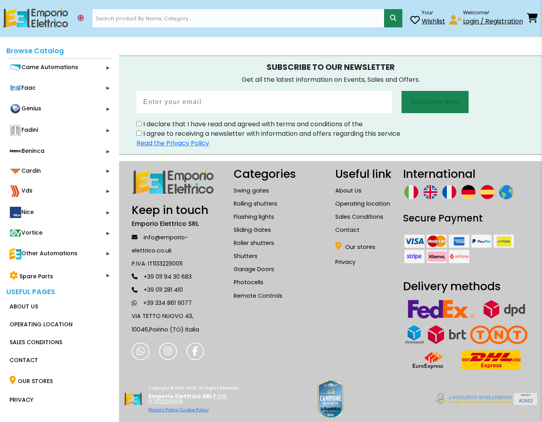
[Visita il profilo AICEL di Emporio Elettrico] (485, 399)
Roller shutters (254, 243)
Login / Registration (493, 21)
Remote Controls (258, 296)
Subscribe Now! (435, 101)
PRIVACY (21, 400)
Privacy (345, 262)
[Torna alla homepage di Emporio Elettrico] (133, 399)
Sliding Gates (252, 230)
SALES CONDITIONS (36, 342)
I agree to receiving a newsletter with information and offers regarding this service (271, 133)
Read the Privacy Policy (172, 143)
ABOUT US (24, 306)
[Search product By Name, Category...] (393, 18)
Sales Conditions (359, 217)
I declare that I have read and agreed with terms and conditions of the (252, 124)
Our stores (359, 247)
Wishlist (433, 21)
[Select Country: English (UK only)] (80, 18)
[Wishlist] (415, 21)
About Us (348, 191)
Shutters (246, 256)
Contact (347, 230)
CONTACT (24, 360)
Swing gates (251, 191)
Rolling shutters (255, 204)
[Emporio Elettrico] (35, 18)
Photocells (248, 282)
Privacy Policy (163, 410)
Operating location (362, 204)
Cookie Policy (194, 410)
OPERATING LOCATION (41, 324)
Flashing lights (254, 217)
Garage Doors (254, 269)
